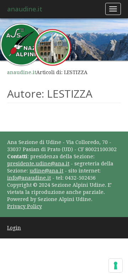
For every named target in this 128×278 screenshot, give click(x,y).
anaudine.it (24, 9)
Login (14, 228)
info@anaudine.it (29, 178)
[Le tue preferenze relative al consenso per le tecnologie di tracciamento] (115, 265)
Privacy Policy (24, 206)
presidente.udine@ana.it (38, 163)
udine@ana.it (46, 171)
